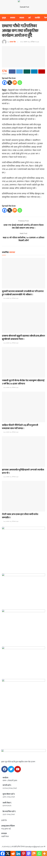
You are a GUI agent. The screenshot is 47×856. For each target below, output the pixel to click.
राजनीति (37, 17)
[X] (9, 82)
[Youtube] (17, 769)
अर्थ (29, 17)
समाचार (12, 17)
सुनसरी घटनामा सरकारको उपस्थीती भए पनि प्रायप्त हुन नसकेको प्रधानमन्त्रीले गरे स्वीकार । (22, 293)
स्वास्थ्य (21, 17)
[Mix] (14, 82)
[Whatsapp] (19, 82)
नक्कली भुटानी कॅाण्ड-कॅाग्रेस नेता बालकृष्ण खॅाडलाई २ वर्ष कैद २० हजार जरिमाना (23, 382)
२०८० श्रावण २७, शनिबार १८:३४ (29, 41)
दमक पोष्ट (13, 41)
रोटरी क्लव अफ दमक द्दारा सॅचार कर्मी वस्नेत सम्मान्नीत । (20, 515)
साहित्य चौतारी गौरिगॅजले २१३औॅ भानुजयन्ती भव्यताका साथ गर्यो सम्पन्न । (20, 426)
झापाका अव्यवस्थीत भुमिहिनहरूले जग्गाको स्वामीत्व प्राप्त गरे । (23, 471)
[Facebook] (4, 82)
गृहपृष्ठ (4, 17)
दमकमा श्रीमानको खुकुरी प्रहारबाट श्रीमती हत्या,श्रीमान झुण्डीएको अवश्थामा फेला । (23, 337)
